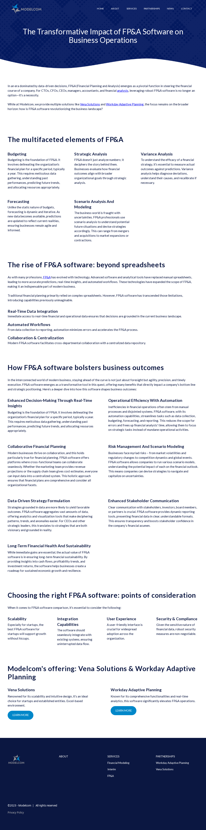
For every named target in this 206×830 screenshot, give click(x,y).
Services (113, 756)
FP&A (47, 277)
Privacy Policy (16, 812)
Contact (186, 8)
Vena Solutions (90, 104)
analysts (122, 90)
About (115, 8)
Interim (111, 769)
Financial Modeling (118, 762)
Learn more (20, 715)
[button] (131, 8)
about (63, 756)
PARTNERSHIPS (165, 756)
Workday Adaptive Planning (125, 104)
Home (100, 8)
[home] (26, 8)
